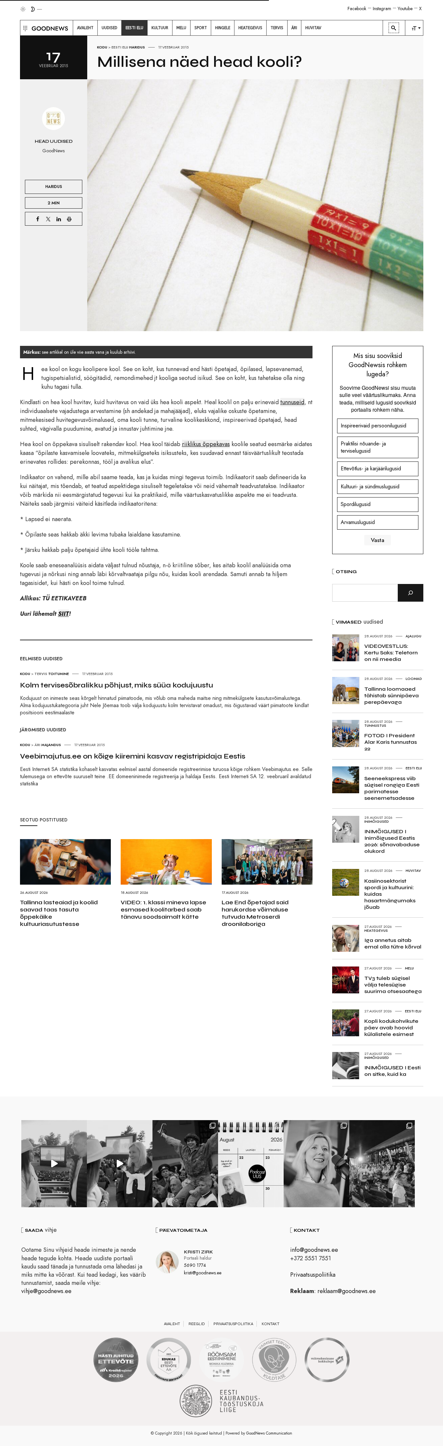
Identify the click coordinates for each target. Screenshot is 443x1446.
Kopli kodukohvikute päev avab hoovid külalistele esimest (391, 1027)
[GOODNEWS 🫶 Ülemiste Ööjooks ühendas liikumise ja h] (382, 1163)
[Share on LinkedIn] (58, 219)
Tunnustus (375, 725)
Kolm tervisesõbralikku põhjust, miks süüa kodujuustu (116, 685)
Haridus (137, 47)
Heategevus (376, 930)
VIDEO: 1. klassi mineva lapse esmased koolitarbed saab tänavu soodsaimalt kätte (163, 909)
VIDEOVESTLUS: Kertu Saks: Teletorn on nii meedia (391, 652)
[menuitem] (85, 27)
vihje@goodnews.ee (46, 1291)
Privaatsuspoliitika (312, 1274)
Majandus (51, 744)
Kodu (102, 47)
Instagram (382, 8)
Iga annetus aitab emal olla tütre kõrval (392, 943)
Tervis (40, 673)
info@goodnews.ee (314, 1250)
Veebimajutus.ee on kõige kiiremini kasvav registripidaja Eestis (132, 756)
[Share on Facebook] (37, 219)
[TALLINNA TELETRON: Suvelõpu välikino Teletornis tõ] (119, 1163)
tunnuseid (292, 402)
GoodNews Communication (269, 1433)
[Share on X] (48, 219)
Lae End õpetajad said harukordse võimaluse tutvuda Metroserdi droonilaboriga (255, 913)
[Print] (69, 219)
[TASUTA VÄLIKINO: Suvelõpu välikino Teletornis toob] (185, 1163)
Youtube (405, 8)
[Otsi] (410, 593)
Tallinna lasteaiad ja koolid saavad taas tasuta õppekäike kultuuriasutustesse (59, 913)
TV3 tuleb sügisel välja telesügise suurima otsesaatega (393, 984)
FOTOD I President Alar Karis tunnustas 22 (390, 742)
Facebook (357, 8)
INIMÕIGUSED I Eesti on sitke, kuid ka (392, 1070)
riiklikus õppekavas (206, 444)
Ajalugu (413, 636)
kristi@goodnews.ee (202, 1273)
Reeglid (197, 1324)
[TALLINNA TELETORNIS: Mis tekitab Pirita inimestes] (54, 1163)
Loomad (414, 678)
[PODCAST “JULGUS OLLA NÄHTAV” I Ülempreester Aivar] (251, 1163)
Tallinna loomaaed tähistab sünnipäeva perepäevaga (391, 695)
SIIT (63, 614)
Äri (37, 744)
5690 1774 (195, 1265)
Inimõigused (376, 821)
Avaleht (172, 1324)
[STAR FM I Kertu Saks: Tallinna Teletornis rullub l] (316, 1163)
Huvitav (413, 870)
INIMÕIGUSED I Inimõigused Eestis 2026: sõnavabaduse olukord (392, 841)
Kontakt (270, 1324)
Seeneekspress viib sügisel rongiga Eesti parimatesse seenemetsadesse (391, 788)
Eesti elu (119, 47)
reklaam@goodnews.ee (346, 1291)
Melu (409, 968)
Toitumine (58, 673)
